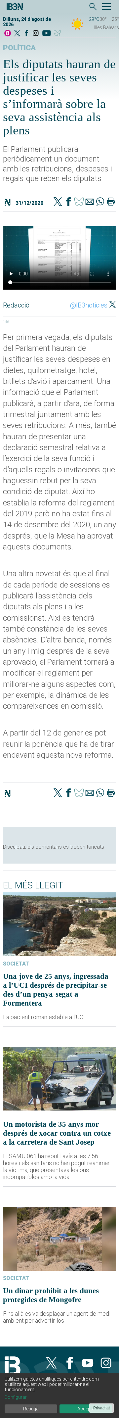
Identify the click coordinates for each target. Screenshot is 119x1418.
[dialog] (59, 1395)
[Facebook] (26, 33)
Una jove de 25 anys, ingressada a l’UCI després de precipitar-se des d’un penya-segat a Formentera (55, 989)
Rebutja (31, 1408)
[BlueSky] (58, 33)
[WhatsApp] (100, 202)
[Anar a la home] (7, 33)
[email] (89, 202)
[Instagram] (35, 33)
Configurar (16, 1397)
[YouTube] (46, 33)
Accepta (86, 1408)
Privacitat (101, 1408)
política (19, 47)
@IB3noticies (88, 305)
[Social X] (17, 33)
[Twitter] (57, 202)
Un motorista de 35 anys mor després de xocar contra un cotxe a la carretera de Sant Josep (57, 1133)
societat (16, 964)
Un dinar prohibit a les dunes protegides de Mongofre (51, 1295)
